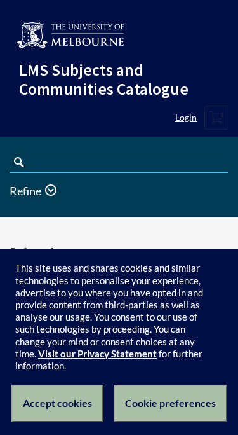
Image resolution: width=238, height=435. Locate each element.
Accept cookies (57, 403)
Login (186, 117)
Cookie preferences (170, 403)
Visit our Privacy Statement (97, 353)
